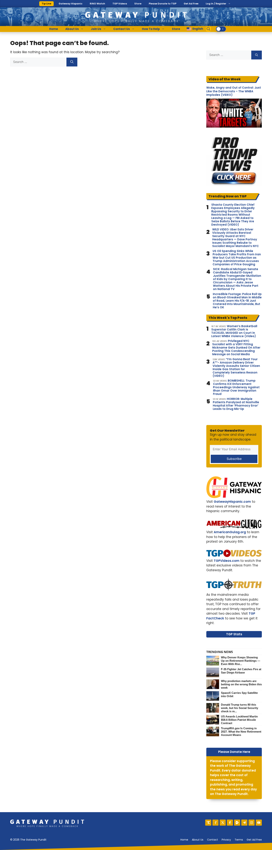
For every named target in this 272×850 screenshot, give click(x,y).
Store (137, 3)
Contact (212, 840)
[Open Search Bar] (208, 29)
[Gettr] (215, 823)
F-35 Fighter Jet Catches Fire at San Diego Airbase (241, 671)
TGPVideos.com (226, 560)
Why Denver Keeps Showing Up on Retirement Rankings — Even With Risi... (240, 661)
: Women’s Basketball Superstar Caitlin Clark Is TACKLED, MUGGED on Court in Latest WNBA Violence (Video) (234, 331)
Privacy (226, 840)
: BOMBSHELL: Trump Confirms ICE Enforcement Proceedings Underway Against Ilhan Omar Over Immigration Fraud (236, 387)
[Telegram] (244, 823)
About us (197, 840)
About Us (72, 29)
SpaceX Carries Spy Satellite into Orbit (239, 694)
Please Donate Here (234, 752)
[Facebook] (230, 823)
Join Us (96, 29)
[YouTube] (259, 823)
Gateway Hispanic (70, 3)
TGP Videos (120, 3)
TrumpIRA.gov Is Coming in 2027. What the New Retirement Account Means (241, 731)
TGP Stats (234, 634)
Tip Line (46, 3)
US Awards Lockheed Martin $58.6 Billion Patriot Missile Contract (239, 720)
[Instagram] (252, 823)
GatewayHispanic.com (232, 501)
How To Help (151, 29)
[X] (223, 823)
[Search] (71, 62)
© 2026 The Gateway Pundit (28, 840)
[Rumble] (237, 823)
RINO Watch (97, 3)
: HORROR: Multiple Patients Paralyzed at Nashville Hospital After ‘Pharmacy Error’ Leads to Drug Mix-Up (236, 404)
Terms (239, 840)
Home (53, 29)
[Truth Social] (208, 823)
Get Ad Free (191, 3)
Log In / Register (216, 3)
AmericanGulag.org (230, 532)
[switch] (221, 29)
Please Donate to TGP (162, 3)
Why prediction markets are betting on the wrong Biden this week (241, 684)
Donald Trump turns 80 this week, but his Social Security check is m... (239, 708)
